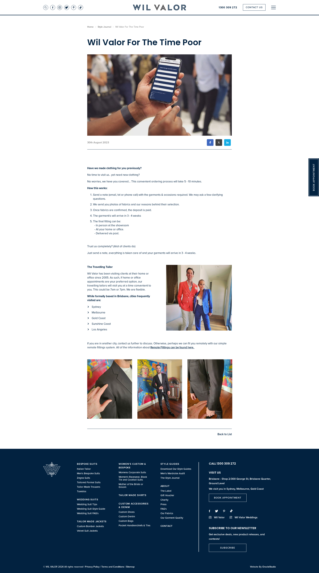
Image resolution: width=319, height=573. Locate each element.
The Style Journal (170, 477)
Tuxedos (81, 491)
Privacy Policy (92, 566)
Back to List (224, 434)
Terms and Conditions (112, 566)
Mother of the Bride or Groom (131, 485)
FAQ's (163, 508)
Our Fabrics (166, 513)
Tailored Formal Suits (89, 482)
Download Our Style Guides (175, 468)
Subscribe (227, 547)
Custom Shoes (127, 511)
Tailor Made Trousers (88, 486)
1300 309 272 (228, 7)
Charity (164, 499)
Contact (166, 526)
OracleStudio (269, 566)
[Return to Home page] (159, 7)
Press (163, 504)
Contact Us (254, 7)
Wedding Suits (87, 499)
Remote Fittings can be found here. (172, 347)
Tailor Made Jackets (91, 521)
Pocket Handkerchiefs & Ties (134, 525)
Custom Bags (126, 520)
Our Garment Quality (171, 517)
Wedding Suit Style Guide (91, 508)
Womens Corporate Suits (132, 472)
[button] (210, 142)
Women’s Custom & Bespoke (132, 465)
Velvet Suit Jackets (87, 530)
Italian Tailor (84, 468)
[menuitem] (93, 477)
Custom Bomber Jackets (90, 526)
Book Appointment (227, 497)
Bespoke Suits (87, 464)
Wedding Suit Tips (87, 504)
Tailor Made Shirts (132, 495)
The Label (165, 490)
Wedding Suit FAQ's (88, 513)
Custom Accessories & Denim (133, 505)
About (165, 486)
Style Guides (169, 464)
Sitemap (130, 566)
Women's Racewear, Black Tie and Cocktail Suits (133, 478)
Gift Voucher (167, 495)
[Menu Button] (273, 7)
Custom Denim (127, 516)
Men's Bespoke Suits (88, 473)
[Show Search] (45, 7)
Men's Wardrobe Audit (172, 473)
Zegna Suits (83, 477)
